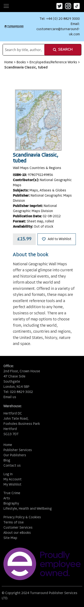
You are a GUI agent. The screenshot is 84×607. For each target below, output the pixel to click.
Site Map (10, 538)
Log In (8, 474)
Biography (11, 503)
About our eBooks (17, 533)
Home (9, 62)
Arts (6, 498)
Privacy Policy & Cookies (22, 517)
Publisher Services (17, 450)
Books (22, 62)
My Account (12, 479)
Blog (6, 460)
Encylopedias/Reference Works (54, 62)
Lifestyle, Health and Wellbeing (27, 509)
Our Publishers (14, 455)
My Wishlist (12, 484)
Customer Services (18, 527)
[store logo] (13, 26)
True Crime (11, 493)
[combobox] (23, 49)
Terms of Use (13, 522)
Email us (9, 397)
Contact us (12, 465)
